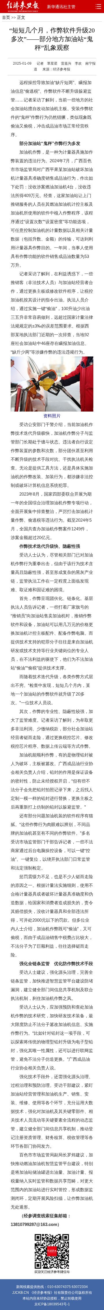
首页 (6, 17)
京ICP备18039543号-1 (52, 1304)
